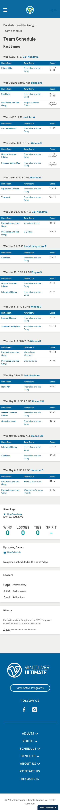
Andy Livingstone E (35, 246)
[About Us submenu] (38, 764)
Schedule (28, 749)
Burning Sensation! (32, 481)
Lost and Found (8, 128)
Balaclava (36, 82)
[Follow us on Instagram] (34, 709)
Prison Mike (6, 68)
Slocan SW (38, 401)
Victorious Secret (32, 223)
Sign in (6, 629)
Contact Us (30, 771)
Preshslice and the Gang (18, 25)
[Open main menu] (5, 10)
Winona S (36, 142)
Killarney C (36, 177)
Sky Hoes (5, 94)
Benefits (28, 756)
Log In (53, 10)
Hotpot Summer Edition (31, 104)
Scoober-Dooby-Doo (10, 162)
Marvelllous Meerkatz (29, 354)
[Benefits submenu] (38, 756)
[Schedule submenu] (39, 749)
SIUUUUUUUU (31, 360)
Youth (28, 741)
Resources (30, 779)
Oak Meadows (30, 56)
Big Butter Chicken (10, 188)
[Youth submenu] (36, 741)
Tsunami (5, 197)
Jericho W (29, 117)
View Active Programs (30, 688)
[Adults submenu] (36, 734)
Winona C (36, 306)
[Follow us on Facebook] (24, 709)
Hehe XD (5, 386)
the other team (8, 421)
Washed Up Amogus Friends (33, 491)
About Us (28, 764)
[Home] (30, 670)
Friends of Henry (9, 292)
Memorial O (36, 470)
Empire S (36, 272)
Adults (28, 733)
